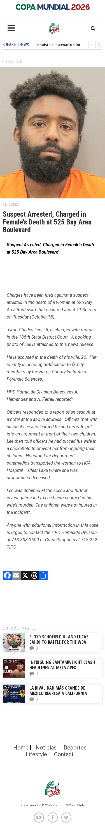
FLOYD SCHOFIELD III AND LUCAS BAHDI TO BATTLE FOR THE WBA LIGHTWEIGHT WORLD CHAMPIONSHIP (63, 642)
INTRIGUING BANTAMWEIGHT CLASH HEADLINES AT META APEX (62, 665)
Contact (64, 754)
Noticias (46, 747)
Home (21, 747)
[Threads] (34, 576)
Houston (12, 61)
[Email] (16, 576)
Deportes (75, 747)
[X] (25, 576)
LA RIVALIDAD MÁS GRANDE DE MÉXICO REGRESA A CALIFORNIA (58, 690)
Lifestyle (36, 754)
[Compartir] (43, 576)
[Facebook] (7, 576)
